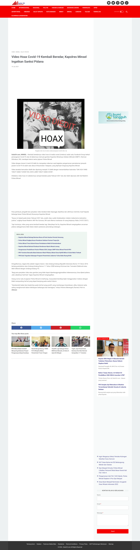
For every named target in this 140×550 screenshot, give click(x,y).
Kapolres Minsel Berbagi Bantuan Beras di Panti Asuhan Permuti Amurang (40, 237)
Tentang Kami (31, 544)
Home (13, 7)
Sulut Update (38, 11)
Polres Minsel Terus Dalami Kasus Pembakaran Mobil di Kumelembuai (39, 243)
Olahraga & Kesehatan (20, 15)
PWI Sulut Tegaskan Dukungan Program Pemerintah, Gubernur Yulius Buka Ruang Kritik (44, 255)
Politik (45, 7)
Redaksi (39, 544)
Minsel (69, 11)
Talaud (87, 11)
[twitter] (113, 3)
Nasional (36, 7)
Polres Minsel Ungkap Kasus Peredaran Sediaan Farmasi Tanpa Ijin (38, 240)
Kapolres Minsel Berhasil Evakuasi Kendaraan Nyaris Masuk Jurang (38, 246)
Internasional (24, 7)
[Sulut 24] (19, 3)
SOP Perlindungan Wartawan (98, 544)
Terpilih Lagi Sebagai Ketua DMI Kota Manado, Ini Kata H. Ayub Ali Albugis (60, 351)
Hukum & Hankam (58, 7)
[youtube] (122, 3)
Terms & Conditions (71, 544)
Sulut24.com (67, 547)
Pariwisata (86, 7)
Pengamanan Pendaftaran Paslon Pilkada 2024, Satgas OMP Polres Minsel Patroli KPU (44, 249)
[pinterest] (60, 328)
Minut (61, 11)
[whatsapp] (126, 3)
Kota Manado (51, 11)
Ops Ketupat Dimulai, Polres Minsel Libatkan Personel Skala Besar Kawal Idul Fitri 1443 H (113, 470)
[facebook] (108, 3)
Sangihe (78, 11)
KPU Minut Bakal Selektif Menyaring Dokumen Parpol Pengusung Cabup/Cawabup (20, 351)
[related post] (21, 341)
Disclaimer (61, 544)
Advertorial (16, 11)
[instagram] (117, 3)
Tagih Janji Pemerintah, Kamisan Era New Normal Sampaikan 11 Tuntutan (79, 351)
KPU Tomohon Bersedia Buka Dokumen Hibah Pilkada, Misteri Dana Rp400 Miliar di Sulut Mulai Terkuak (49, 252)
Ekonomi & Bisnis (73, 7)
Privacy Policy (83, 544)
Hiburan (27, 11)
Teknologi (97, 11)
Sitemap (111, 544)
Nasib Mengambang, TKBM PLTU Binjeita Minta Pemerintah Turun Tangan (40, 351)
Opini (95, 7)
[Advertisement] (51, 34)
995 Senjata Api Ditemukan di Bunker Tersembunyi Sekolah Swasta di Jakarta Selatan (112, 387)
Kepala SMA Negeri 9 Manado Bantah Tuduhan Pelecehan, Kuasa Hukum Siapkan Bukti (111, 361)
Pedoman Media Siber (49, 544)
